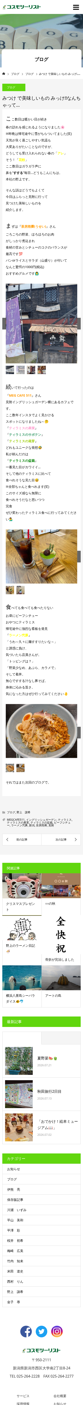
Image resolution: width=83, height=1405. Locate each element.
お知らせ (13, 1224)
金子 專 (13, 1357)
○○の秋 (50, 958)
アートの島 (53, 1050)
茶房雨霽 (41, 880)
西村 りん (15, 1336)
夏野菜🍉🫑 (47, 1113)
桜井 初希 (15, 1295)
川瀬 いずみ (17, 1264)
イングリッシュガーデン (41, 875)
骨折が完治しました (59, 1014)
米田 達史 (15, 1326)
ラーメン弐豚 (19, 880)
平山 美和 (15, 1275)
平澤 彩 (13, 1285)
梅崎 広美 (15, 1305)
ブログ (11, 87)
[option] (41, 332)
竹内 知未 (15, 1316)
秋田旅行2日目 (49, 1146)
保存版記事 (15, 1254)
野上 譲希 (23, 867)
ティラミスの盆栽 (41, 877)
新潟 (32, 880)
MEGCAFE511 (16, 875)
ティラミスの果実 (18, 877)
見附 (51, 880)
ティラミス (65, 875)
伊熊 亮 (13, 1244)
